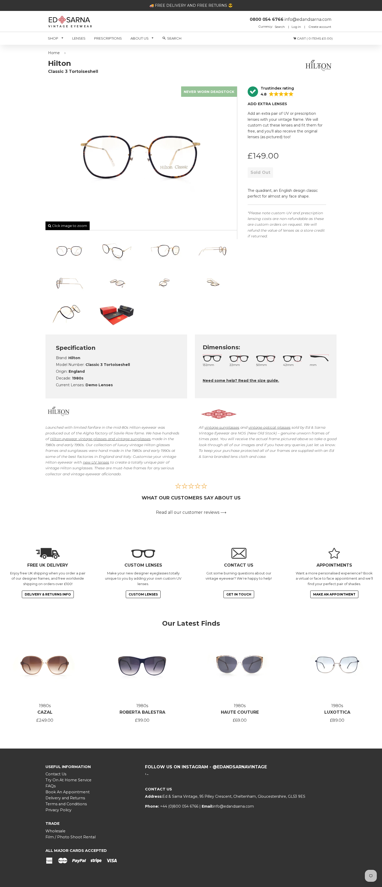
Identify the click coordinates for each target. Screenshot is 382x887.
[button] (271, 91)
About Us (139, 38)
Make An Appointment (334, 594)
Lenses (78, 38)
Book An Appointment (67, 792)
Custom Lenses (143, 594)
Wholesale (55, 831)
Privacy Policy (58, 810)
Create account (319, 27)
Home (54, 52)
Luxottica (337, 712)
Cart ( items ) (314, 38)
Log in (296, 27)
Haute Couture (240, 712)
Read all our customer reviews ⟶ (191, 512)
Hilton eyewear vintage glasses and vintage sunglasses (100, 438)
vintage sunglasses (222, 427)
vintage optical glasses (269, 427)
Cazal (44, 712)
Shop (53, 38)
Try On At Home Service (68, 780)
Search (280, 27)
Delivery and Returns (65, 798)
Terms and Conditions (66, 804)
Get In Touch (238, 594)
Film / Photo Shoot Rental (70, 837)
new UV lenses (96, 462)
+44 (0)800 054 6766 (179, 806)
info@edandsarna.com (233, 806)
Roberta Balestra (142, 712)
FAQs (50, 786)
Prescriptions (108, 38)
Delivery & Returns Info (48, 594)
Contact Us (55, 774)
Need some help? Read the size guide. (241, 380)
